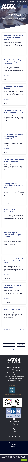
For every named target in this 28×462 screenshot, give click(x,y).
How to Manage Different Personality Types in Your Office (13, 261)
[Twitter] (12, 436)
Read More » (6, 49)
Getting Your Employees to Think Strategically (14, 160)
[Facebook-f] (9, 436)
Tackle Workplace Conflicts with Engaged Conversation (12, 235)
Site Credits (14, 446)
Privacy (14, 444)
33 (13, 330)
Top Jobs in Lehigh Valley (13, 309)
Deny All (14, 460)
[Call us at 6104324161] (14, 429)
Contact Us (12, 2)
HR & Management (9, 345)
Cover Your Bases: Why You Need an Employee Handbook (12, 62)
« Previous (5, 330)
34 (15, 330)
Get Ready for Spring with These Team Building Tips (13, 111)
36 (20, 330)
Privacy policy (4, 460)
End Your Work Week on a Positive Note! (13, 211)
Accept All (24, 460)
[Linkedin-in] (15, 436)
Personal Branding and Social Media (12, 286)
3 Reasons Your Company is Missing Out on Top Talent (13, 37)
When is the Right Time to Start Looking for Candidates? (13, 137)
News (14, 349)
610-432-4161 (14, 432)
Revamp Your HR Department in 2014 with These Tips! (13, 186)
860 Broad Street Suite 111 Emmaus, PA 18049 (14, 423)
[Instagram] (18, 436)
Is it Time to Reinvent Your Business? (14, 87)
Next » (23, 330)
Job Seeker (21, 345)
